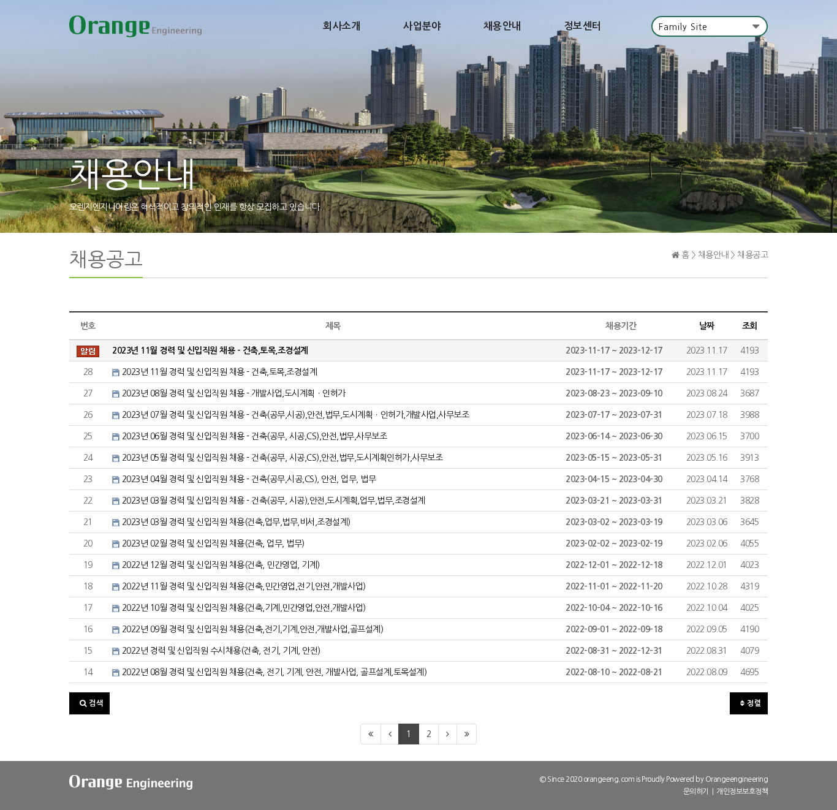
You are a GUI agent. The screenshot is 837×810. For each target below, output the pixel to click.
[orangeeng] (135, 26)
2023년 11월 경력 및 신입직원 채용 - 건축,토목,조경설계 (218, 372)
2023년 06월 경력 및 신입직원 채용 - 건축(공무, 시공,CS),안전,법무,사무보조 (253, 436)
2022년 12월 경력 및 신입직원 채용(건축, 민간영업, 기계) (219, 565)
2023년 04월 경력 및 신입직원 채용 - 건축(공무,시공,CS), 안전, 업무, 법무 (247, 479)
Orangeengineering (736, 779)
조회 (749, 326)
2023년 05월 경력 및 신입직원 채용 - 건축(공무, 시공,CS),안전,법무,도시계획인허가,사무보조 (280, 457)
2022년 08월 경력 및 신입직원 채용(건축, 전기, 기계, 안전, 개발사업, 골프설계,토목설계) (272, 672)
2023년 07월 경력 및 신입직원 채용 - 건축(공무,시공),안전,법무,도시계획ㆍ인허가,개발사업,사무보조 (294, 415)
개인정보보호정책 (742, 791)
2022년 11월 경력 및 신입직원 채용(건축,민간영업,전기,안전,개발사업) (242, 586)
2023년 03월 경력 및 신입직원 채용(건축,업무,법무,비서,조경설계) (234, 522)
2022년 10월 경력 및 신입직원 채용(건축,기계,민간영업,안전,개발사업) (242, 608)
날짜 (706, 326)
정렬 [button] (753, 703)
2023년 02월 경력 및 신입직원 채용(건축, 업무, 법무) (212, 543)
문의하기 (696, 791)
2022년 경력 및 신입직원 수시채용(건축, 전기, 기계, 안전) (219, 650)
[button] (89, 703)
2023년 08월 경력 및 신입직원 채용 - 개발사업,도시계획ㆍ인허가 (232, 393)
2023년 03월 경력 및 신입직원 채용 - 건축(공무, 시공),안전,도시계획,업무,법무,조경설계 (272, 500)
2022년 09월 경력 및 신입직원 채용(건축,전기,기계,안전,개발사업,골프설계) (251, 629)
